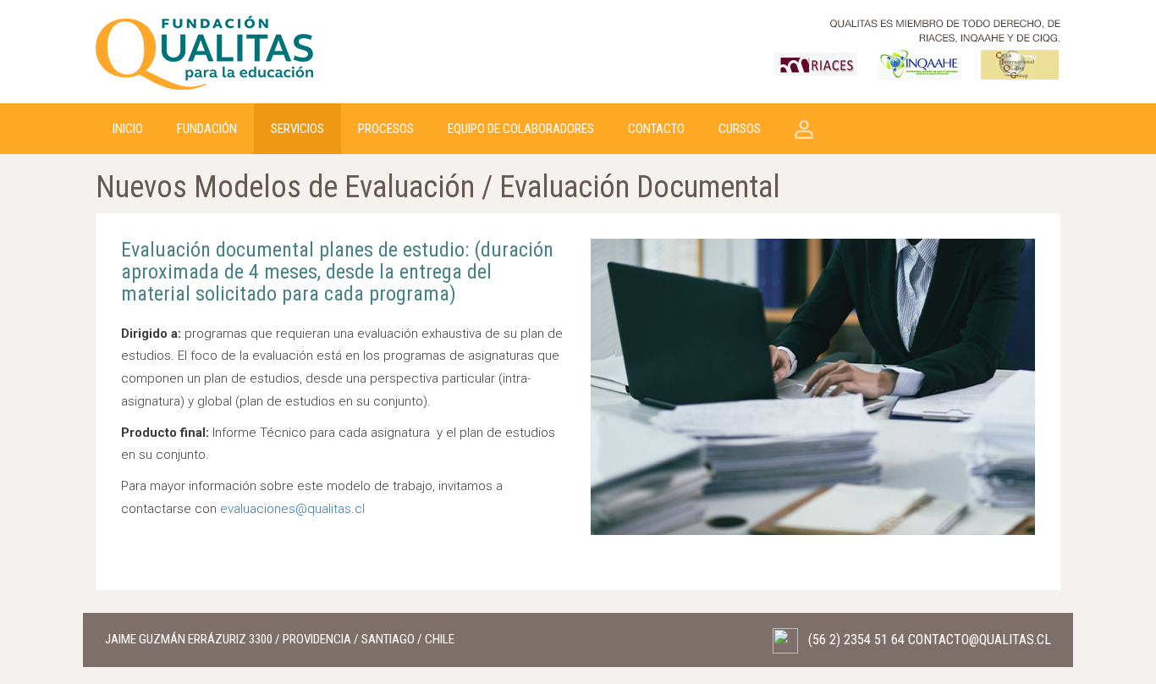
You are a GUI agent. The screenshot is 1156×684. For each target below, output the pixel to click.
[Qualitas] (206, 50)
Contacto (656, 128)
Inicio (128, 128)
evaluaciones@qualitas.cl (292, 508)
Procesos (386, 128)
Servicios (297, 128)
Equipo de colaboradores (521, 128)
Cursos (739, 128)
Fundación (207, 128)
